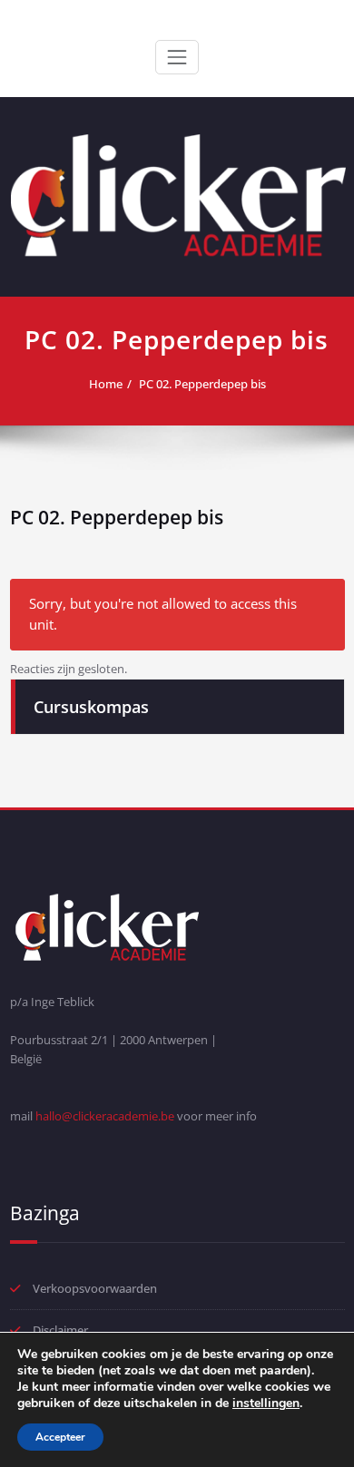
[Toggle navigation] (177, 57)
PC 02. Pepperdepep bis (202, 384)
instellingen (266, 1403)
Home (106, 384)
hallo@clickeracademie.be (104, 1116)
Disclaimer (60, 1330)
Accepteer (60, 1437)
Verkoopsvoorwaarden (95, 1288)
